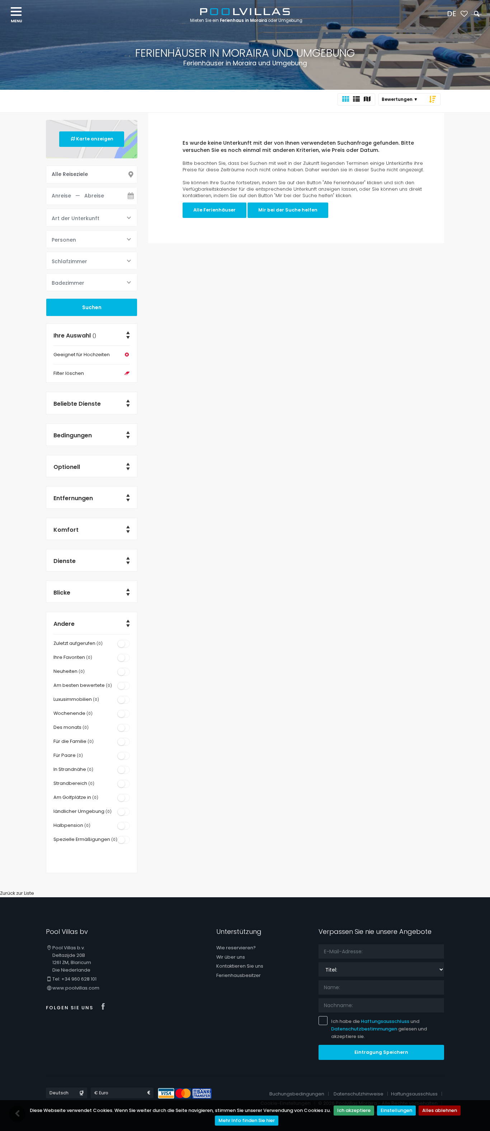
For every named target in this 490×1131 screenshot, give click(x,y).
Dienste (64, 561)
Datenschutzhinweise (358, 1093)
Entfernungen (73, 498)
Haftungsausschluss (385, 1021)
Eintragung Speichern (381, 1052)
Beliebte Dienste (77, 404)
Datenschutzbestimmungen (364, 1028)
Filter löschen (68, 373)
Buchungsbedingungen (296, 1093)
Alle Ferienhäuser (214, 210)
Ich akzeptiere (354, 1110)
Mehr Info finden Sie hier (246, 1120)
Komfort (66, 530)
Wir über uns (230, 957)
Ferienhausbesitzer (238, 975)
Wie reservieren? (236, 948)
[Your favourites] (464, 14)
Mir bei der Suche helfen (287, 210)
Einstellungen (396, 1110)
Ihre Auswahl (74, 335)
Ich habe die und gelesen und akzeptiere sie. (379, 1029)
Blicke (61, 592)
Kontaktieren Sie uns (239, 966)
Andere (64, 624)
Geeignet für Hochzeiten (81, 355)
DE (451, 14)
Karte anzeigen (94, 139)
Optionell (66, 467)
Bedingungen (72, 435)
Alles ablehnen (439, 1110)
